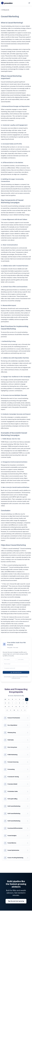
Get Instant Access (17, 672)
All (5, 699)
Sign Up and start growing (16, 901)
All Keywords (5, 10)
